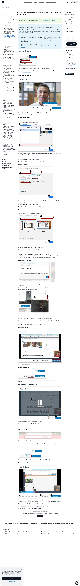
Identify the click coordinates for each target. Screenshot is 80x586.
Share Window (68, 19)
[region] (12, 576)
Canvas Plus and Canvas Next (49, 20)
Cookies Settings (12, 581)
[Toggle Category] (1, 13)
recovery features (48, 29)
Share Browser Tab (69, 17)
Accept (12, 578)
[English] (8, 2)
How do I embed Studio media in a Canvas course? (13, 533)
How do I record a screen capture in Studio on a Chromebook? (16, 531)
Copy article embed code (71, 44)
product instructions (27, 72)
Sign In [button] (40, 515)
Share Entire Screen (69, 21)
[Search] (71, 2)
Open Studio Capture (69, 14)
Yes (70, 54)
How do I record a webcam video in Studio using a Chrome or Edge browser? (57, 531)
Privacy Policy (69, 64)
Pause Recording (68, 24)
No (70, 57)
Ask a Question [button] (69, 73)
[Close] (21, 569)
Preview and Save (68, 28)
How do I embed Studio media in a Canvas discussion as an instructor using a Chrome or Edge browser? (59, 534)
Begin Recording (68, 23)
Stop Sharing (67, 26)
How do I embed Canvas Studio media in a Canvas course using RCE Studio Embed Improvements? (23, 536)
